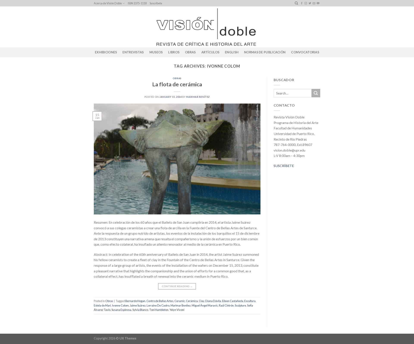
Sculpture (240, 305)
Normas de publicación (264, 52)
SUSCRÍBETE (284, 166)
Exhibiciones (106, 52)
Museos (156, 52)
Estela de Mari (102, 305)
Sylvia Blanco (140, 309)
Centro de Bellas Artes (159, 301)
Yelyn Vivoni (176, 309)
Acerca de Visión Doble (108, 3)
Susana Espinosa (121, 309)
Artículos (210, 52)
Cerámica (192, 301)
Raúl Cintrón (226, 305)
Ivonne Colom (120, 305)
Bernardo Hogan (135, 301)
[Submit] (316, 93)
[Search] (296, 3)
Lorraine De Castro (158, 305)
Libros (173, 52)
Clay (201, 301)
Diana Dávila (213, 301)
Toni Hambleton (158, 309)
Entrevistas (133, 52)
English (231, 52)
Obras (190, 52)
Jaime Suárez (138, 305)
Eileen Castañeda (232, 301)
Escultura (250, 301)
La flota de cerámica (177, 84)
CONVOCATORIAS (305, 52)
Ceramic (179, 301)
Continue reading (177, 286)
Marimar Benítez (198, 96)
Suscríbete (156, 3)
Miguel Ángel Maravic (205, 305)
